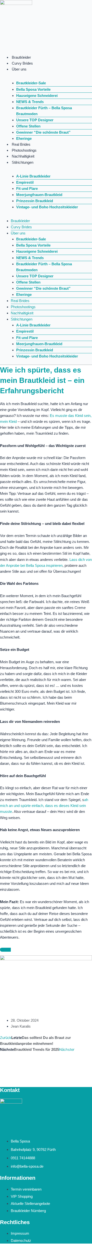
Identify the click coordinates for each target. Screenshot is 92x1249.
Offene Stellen (28, 126)
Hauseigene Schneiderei (37, 96)
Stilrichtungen (22, 162)
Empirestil (25, 182)
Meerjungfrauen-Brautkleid (39, 195)
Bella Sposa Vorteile (33, 89)
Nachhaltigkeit (23, 156)
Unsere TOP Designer (34, 120)
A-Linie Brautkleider (33, 176)
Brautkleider (21, 57)
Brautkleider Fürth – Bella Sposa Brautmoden (44, 111)
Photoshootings (24, 150)
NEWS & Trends (30, 102)
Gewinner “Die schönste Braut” (43, 132)
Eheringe (24, 139)
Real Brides (21, 144)
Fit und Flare (27, 189)
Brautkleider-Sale (31, 83)
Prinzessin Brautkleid (34, 201)
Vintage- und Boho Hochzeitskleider (47, 207)
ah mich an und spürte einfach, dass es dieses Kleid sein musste (44, 806)
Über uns (19, 69)
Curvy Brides (22, 63)
